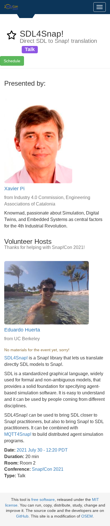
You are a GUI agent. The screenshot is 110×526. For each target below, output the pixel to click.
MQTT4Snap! (17, 434)
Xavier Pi (14, 188)
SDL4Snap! (16, 357)
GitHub (22, 516)
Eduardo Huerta (22, 330)
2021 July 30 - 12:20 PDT (42, 450)
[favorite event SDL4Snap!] (11, 36)
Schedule (12, 61)
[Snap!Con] (11, 7)
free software (43, 500)
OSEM (87, 516)
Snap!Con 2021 (47, 469)
